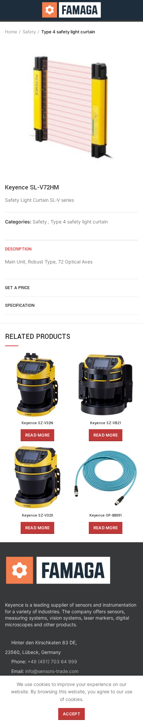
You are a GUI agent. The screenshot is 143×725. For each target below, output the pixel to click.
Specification (20, 305)
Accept (71, 713)
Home (11, 31)
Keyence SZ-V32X (37, 515)
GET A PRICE (17, 288)
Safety (29, 31)
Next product (134, 31)
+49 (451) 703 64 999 (52, 661)
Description (18, 249)
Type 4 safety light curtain (68, 31)
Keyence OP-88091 (105, 515)
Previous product (121, 31)
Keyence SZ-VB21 (105, 423)
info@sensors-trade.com (51, 671)
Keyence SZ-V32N (37, 423)
